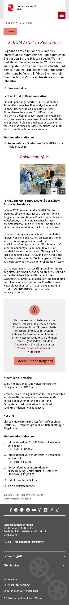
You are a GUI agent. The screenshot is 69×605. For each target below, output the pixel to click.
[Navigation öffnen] (61, 15)
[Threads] (40, 510)
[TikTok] (57, 510)
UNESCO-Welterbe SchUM (19, 23)
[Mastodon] (22, 510)
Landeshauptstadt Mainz (27, 598)
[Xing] (52, 510)
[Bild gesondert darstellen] (53, 191)
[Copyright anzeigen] (61, 191)
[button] (10, 31)
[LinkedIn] (46, 510)
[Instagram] (16, 510)
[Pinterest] (28, 510)
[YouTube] (34, 510)
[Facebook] (10, 510)
